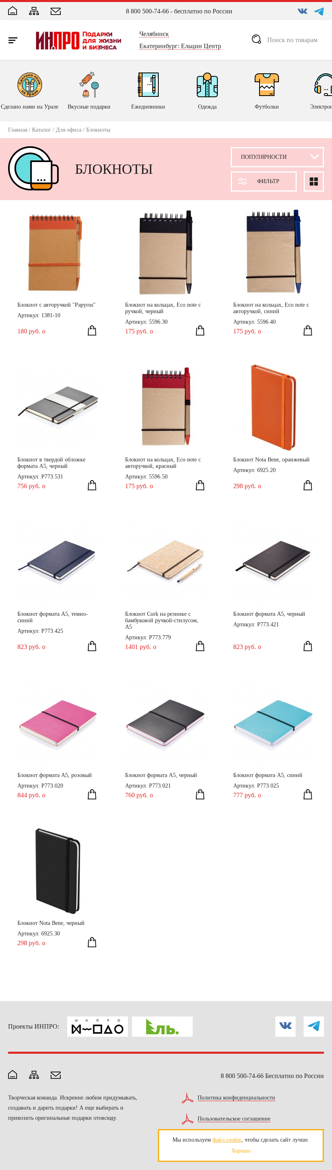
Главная (17, 130)
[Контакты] (56, 12)
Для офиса (68, 130)
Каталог (41, 130)
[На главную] (12, 1075)
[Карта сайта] (34, 12)
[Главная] (12, 11)
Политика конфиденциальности (236, 1098)
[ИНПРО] (78, 40)
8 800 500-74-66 (147, 11)
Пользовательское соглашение (234, 1119)
